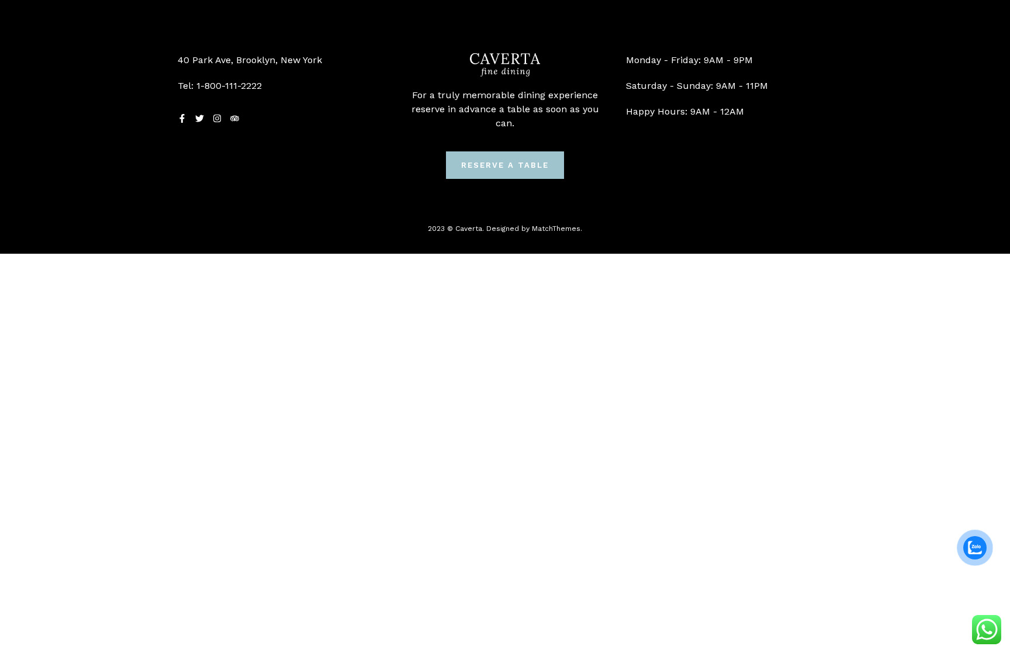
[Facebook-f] (182, 118)
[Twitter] (199, 118)
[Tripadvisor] (234, 118)
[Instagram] (217, 118)
